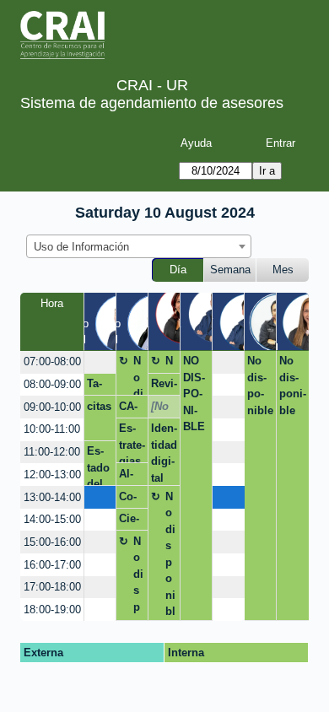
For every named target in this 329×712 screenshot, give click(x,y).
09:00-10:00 (52, 407)
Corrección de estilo (131, 499)
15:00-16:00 (52, 542)
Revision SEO (164, 386)
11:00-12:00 (52, 451)
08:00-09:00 (52, 384)
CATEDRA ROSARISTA (131, 409)
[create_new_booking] (100, 362)
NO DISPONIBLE (194, 393)
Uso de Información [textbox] (81, 246)
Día (178, 269)
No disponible (138, 375)
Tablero (97, 386)
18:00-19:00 (52, 609)
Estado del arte (98, 465)
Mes (283, 269)
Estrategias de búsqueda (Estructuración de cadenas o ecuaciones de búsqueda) (132, 442)
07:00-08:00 (52, 361)
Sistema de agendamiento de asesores (151, 102)
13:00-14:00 (52, 497)
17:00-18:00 (52, 586)
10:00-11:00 (52, 429)
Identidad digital (164, 453)
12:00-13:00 (52, 474)
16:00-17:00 (52, 564)
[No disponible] (160, 409)
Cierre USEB (130, 521)
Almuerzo (130, 476)
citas (99, 406)
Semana (230, 269)
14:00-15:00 (52, 519)
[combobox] (138, 246)
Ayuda (196, 143)
